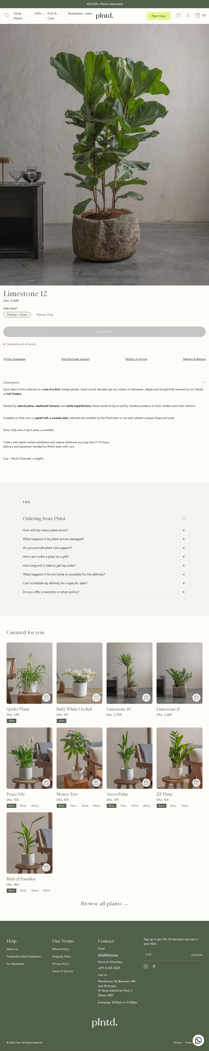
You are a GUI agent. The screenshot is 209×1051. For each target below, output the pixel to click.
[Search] (7, 16)
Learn (88, 13)
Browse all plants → (104, 903)
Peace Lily (16, 794)
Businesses (75, 13)
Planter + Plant (17, 315)
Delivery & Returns (194, 359)
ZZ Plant (164, 794)
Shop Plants (18, 15)
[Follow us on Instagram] (146, 966)
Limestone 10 (119, 709)
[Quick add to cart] (46, 698)
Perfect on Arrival (136, 359)
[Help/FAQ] (178, 16)
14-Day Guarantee (14, 359)
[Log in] (188, 16)
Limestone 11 (168, 709)
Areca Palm (117, 794)
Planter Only (45, 315)
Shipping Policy (61, 956)
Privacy (177, 1042)
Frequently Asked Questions (24, 956)
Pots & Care (52, 15)
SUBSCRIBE (196, 955)
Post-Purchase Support (75, 359)
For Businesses (15, 964)
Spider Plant (18, 709)
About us (12, 949)
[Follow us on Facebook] (154, 966)
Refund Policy (60, 949)
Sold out (104, 332)
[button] (104, 518)
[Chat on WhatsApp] (198, 1040)
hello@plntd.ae (108, 955)
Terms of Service (62, 971)
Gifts (38, 13)
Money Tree (67, 794)
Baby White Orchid (74, 709)
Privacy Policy (60, 964)
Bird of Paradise (21, 879)
